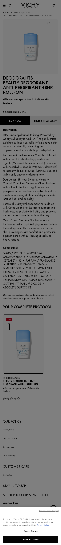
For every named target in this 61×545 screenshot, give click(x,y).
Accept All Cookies (30, 539)
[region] (30, 526)
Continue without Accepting (49, 511)
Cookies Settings (30, 531)
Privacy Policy (43, 525)
